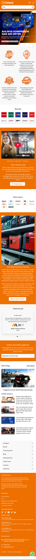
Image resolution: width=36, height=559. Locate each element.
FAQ (2, 498)
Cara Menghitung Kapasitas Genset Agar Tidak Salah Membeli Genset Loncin (24, 419)
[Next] (32, 45)
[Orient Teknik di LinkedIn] (15, 512)
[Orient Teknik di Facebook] (5, 512)
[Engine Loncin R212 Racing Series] (18, 378)
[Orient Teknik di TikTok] (12, 512)
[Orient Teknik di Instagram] (2, 512)
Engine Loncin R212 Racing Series (18, 390)
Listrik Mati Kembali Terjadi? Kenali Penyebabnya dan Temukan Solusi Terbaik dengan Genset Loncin (24, 430)
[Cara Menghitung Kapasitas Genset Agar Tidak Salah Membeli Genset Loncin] (8, 420)
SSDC (8, 554)
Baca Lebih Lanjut (17, 299)
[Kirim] (31, 356)
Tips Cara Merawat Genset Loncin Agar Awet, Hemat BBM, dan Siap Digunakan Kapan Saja (24, 409)
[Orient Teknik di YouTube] (9, 512)
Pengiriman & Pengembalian (9, 501)
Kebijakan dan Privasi (7, 503)
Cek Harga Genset (6, 505)
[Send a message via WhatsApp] (32, 554)
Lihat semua (31, 366)
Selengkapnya (17, 184)
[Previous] (29, 45)
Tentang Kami (5, 496)
